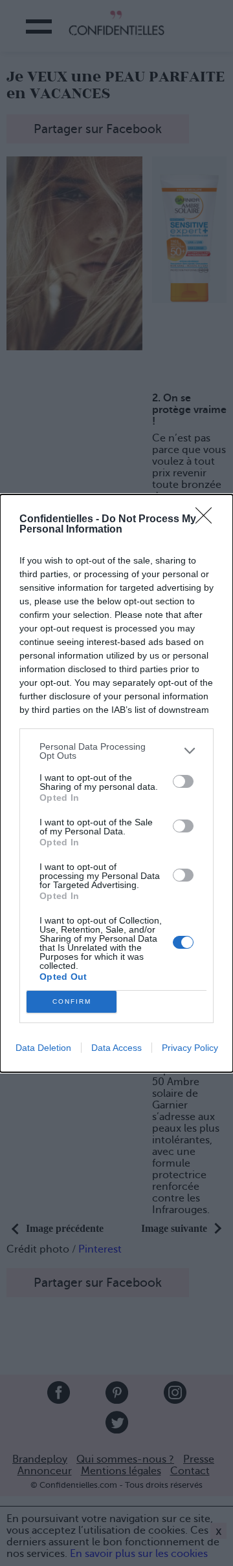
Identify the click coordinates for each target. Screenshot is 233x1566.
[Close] (207, 519)
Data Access (116, 1047)
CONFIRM (71, 1001)
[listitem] (116, 751)
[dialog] (116, 783)
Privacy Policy (190, 1047)
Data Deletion (43, 1047)
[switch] (183, 781)
